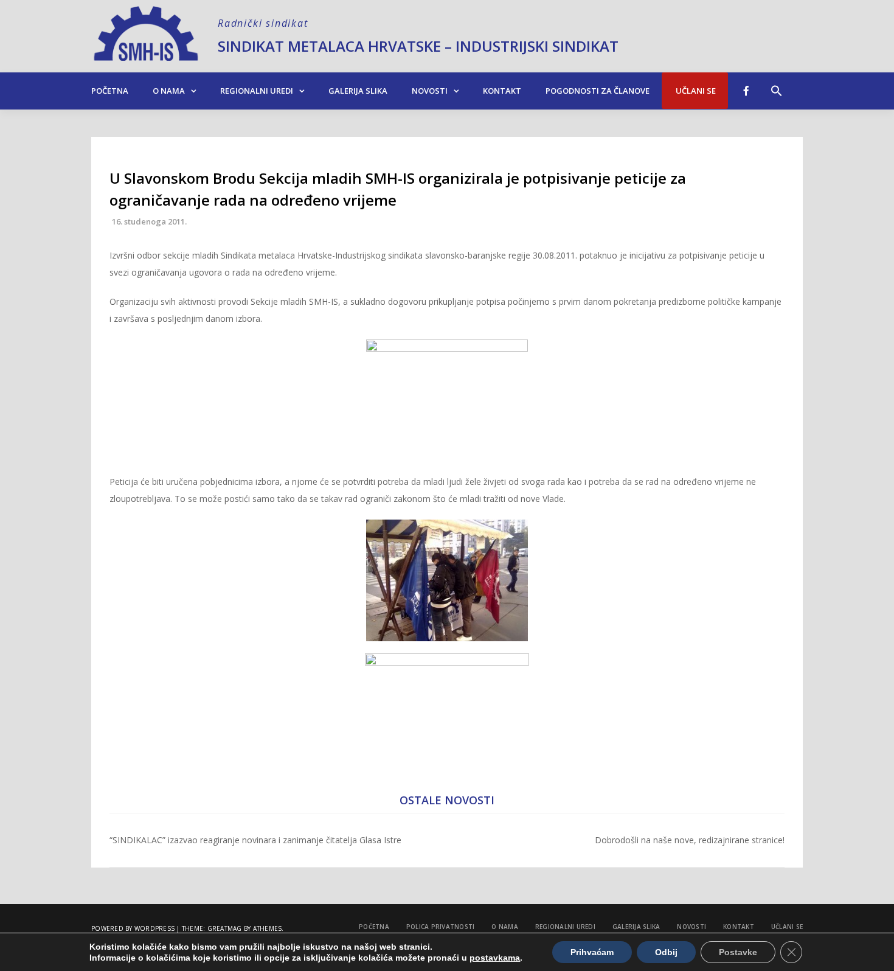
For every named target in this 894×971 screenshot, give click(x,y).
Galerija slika (357, 90)
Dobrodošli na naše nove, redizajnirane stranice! (690, 840)
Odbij (666, 952)
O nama (169, 90)
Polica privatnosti (440, 926)
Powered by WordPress (133, 928)
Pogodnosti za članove (598, 90)
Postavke (738, 952)
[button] (776, 84)
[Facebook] (746, 90)
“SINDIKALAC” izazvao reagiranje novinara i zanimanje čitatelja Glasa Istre (255, 840)
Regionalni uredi (256, 90)
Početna (109, 90)
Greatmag (224, 928)
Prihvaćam (592, 952)
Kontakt (502, 90)
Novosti (430, 90)
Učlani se (695, 90)
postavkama (495, 957)
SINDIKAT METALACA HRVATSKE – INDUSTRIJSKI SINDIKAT (418, 46)
